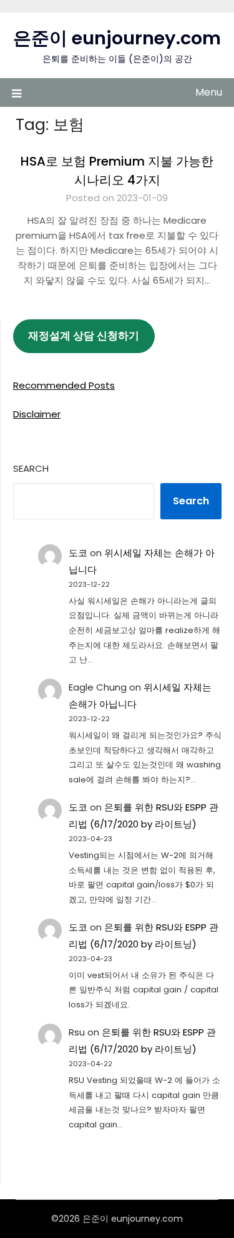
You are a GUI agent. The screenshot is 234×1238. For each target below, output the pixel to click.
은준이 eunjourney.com (117, 38)
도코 (78, 552)
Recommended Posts (64, 385)
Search (31, 468)
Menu (208, 92)
